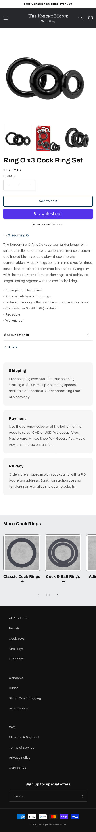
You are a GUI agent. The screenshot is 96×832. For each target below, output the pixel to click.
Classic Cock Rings (21, 576)
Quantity (9, 176)
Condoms (16, 678)
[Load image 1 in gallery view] (18, 139)
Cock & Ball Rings (63, 576)
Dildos (14, 688)
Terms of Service (22, 747)
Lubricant (16, 659)
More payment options (48, 224)
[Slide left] (38, 595)
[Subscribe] (82, 796)
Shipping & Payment (24, 737)
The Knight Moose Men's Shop (51, 825)
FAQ (12, 727)
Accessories (18, 708)
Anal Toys (16, 649)
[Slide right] (58, 595)
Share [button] (13, 346)
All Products (18, 618)
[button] (5, 18)
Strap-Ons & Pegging (25, 698)
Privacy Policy (19, 757)
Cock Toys (17, 638)
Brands (14, 628)
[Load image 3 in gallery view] (77, 139)
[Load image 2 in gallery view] (48, 139)
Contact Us (17, 767)
